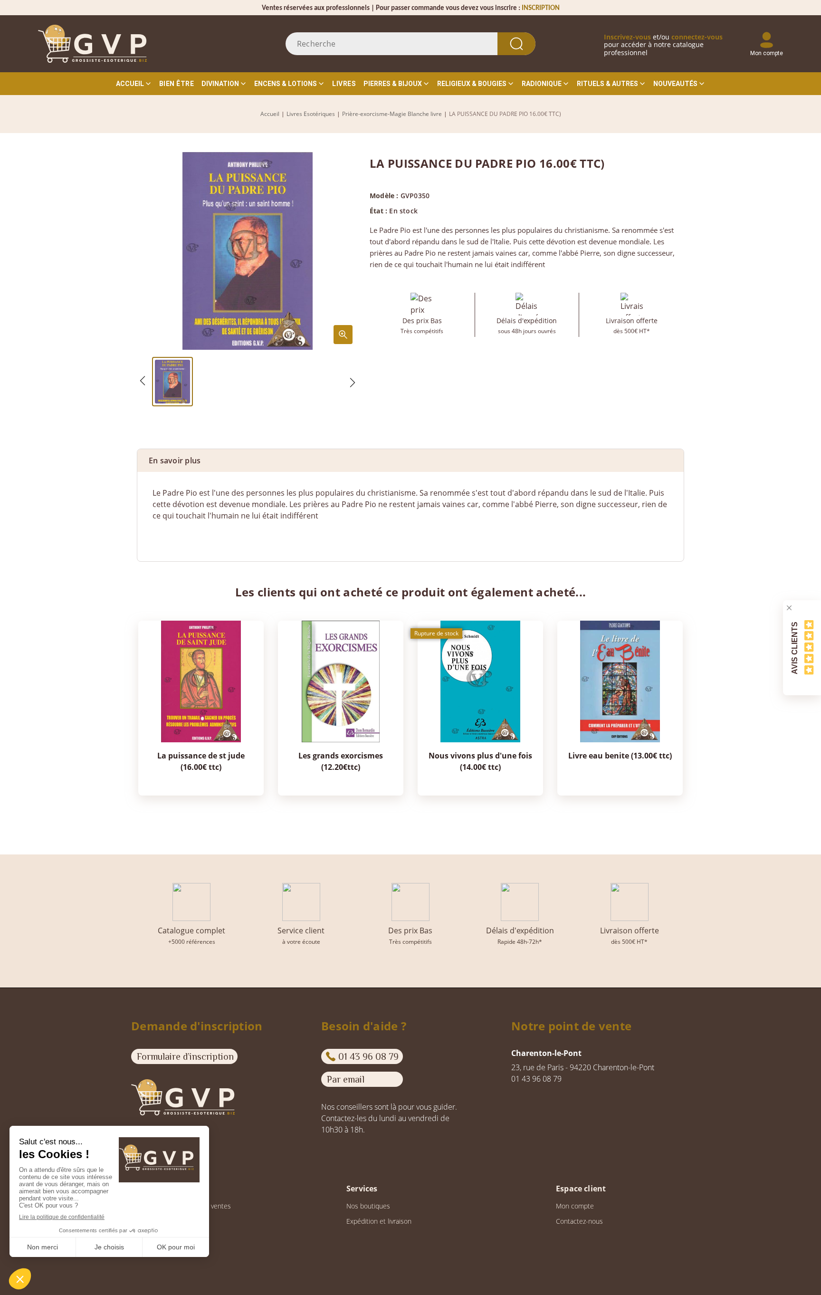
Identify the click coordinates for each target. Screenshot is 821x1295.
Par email (345, 1079)
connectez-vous (697, 36)
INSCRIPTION (541, 8)
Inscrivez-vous (627, 36)
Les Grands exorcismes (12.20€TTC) (340, 761)
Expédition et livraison (378, 1221)
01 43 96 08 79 (368, 1056)
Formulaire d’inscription (185, 1056)
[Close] (789, 608)
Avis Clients (795, 647)
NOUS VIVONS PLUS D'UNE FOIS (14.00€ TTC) (480, 761)
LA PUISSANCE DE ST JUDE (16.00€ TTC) (201, 761)
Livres (344, 83)
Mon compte (575, 1205)
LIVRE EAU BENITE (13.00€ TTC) (620, 755)
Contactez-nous (579, 1221)
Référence (171, 534)
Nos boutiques (368, 1205)
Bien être (176, 83)
